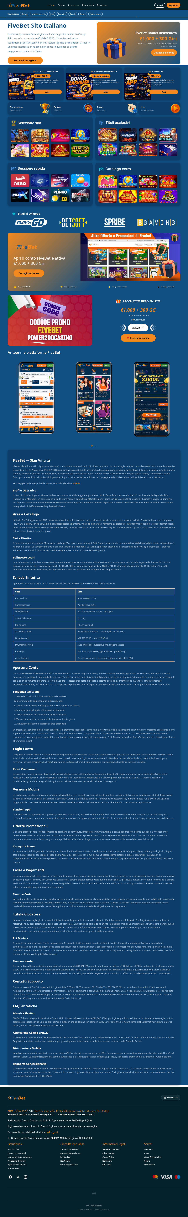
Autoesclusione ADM (69, 1149)
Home (52, 5)
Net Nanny (65, 1161)
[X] (18, 1177)
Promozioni (88, 5)
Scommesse (73, 5)
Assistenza (102, 5)
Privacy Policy (108, 1153)
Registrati (173, 5)
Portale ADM (13, 1149)
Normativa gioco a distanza (20, 1157)
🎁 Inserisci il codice (138, 338)
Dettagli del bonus (164, 52)
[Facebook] (10, 1177)
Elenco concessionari (17, 1153)
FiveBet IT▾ (172, 1097)
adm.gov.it (53, 1132)
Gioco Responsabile (69, 1164)
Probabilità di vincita (16, 1161)
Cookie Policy (108, 1157)
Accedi (159, 5)
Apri (47, 92)
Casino (61, 5)
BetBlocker (65, 1157)
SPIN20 (138, 327)
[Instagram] (25, 1177)
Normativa (107, 1161)
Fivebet (76, 483)
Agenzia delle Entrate (17, 1164)
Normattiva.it (14, 1168)
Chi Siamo (106, 1164)
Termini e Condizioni (111, 1149)
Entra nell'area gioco (25, 60)
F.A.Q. (146, 1153)
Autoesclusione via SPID (70, 1153)
